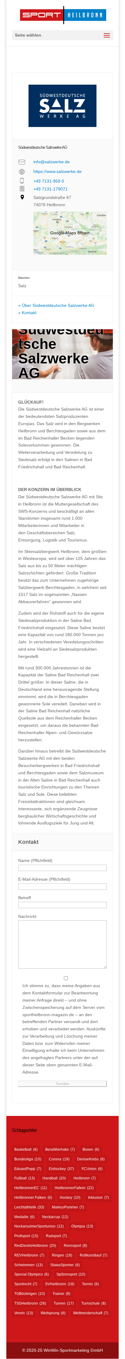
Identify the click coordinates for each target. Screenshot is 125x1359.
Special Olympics (31, 1274)
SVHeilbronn (59, 1284)
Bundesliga (27, 1159)
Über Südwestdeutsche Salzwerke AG (58, 305)
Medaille (24, 1217)
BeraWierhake (60, 1149)
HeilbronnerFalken (74, 1188)
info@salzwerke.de (51, 161)
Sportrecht (25, 1284)
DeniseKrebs (91, 1159)
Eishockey (61, 1169)
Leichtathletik (29, 1207)
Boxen (91, 1149)
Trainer (61, 1294)
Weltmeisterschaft (90, 1313)
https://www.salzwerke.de (57, 171)
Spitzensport (70, 1274)
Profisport (26, 1236)
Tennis (90, 1284)
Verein (23, 1313)
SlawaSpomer (65, 1265)
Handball (54, 1178)
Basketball (26, 1149)
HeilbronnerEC (30, 1188)
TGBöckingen (29, 1294)
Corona (59, 1159)
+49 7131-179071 (50, 189)
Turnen (64, 1303)
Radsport (56, 1236)
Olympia (82, 1226)
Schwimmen (28, 1265)
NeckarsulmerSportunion (39, 1226)
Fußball (24, 1178)
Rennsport (75, 1246)
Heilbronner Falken (33, 1197)
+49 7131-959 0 (48, 181)
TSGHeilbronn (30, 1303)
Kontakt (29, 312)
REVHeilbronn (29, 1255)
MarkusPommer (68, 1207)
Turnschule (93, 1303)
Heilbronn (84, 1178)
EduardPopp (27, 1169)
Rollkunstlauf (93, 1255)
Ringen (62, 1255)
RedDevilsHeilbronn (35, 1246)
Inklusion (98, 1197)
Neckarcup (55, 1217)
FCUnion (92, 1169)
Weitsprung (53, 1313)
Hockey (70, 1197)
